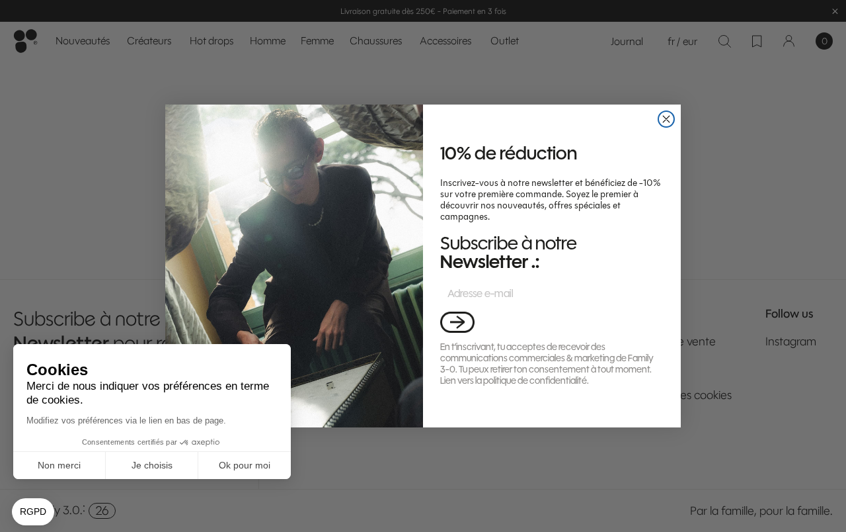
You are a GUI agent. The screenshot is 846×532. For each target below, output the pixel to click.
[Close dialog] (666, 119)
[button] (457, 322)
